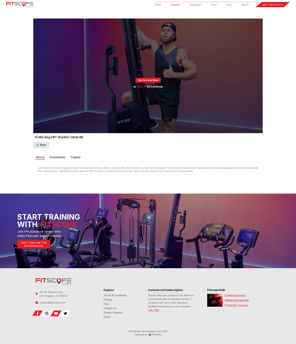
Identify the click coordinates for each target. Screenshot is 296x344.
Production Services (236, 305)
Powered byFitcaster (148, 334)
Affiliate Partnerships (236, 300)
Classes (175, 4)
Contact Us (110, 308)
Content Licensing (234, 295)
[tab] (40, 157)
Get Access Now (148, 80)
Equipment (195, 4)
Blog (229, 4)
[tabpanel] (148, 169)
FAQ (106, 303)
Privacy (108, 299)
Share (43, 144)
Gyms (214, 4)
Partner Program (113, 312)
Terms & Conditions (115, 295)
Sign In (245, 4)
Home (158, 4)
